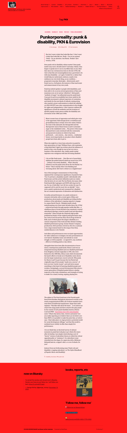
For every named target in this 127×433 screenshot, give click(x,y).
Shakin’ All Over (90, 6)
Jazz (90, 4)
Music (102, 4)
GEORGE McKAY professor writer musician (40, 429)
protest (66, 32)
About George (44, 4)
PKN (58, 356)
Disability (59, 4)
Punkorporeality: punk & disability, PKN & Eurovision (63, 39)
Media (96, 4)
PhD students (54, 6)
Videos (110, 6)
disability (48, 356)
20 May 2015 (63, 47)
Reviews (80, 6)
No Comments (74, 47)
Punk (61, 6)
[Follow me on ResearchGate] (84, 407)
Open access (44, 6)
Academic (48, 32)
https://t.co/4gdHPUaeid (36, 384)
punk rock (61, 356)
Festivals (75, 4)
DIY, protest (68, 4)
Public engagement (76, 32)
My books (109, 4)
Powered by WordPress (60, 429)
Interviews (83, 4)
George (54, 47)
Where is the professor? (105, 8)
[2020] (84, 386)
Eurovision (53, 356)
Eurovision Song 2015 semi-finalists (67, 312)
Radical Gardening (70, 6)
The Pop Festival (101, 6)
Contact (53, 4)
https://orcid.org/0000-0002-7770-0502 (78, 419)
